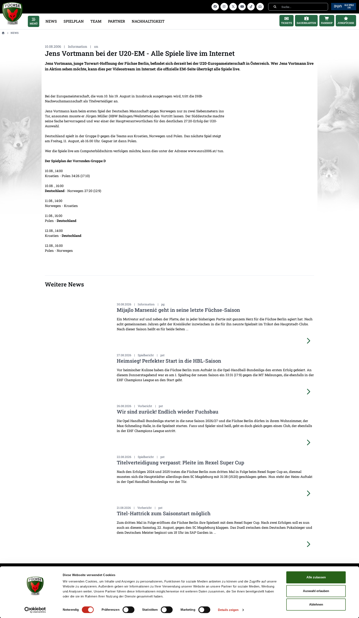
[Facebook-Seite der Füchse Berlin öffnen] (215, 6)
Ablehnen (316, 604)
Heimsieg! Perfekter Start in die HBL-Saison (169, 360)
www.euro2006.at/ (203, 151)
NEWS (51, 21)
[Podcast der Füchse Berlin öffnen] (260, 6)
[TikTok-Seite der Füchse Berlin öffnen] (251, 6)
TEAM (95, 21)
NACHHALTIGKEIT (148, 21)
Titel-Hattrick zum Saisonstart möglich (163, 513)
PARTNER (116, 21)
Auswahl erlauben (316, 591)
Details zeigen (228, 610)
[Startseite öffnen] (3, 33)
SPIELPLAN (74, 21)
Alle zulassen (316, 577)
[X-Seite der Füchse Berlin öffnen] (233, 6)
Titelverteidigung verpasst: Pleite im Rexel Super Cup (180, 462)
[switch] (128, 609)
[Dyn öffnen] (343, 6)
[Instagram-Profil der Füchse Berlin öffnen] (224, 6)
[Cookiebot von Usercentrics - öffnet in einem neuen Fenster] (35, 610)
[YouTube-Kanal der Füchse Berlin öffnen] (242, 6)
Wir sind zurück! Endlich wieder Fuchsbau (167, 411)
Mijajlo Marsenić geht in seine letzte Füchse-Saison (178, 310)
